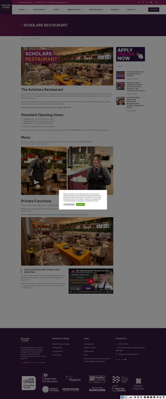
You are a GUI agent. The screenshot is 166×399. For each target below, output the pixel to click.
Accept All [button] (80, 204)
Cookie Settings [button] (69, 204)
